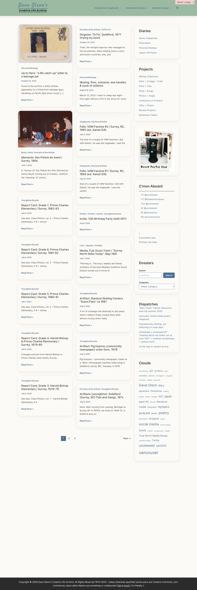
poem (154, 413)
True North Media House (153, 435)
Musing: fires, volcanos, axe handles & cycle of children (103, 84)
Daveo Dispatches (148, 38)
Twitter (155, 440)
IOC (161, 396)
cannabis (143, 375)
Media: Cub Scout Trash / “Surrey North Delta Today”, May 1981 (101, 252)
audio (166, 371)
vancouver (148, 452)
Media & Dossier (160, 8)
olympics (164, 406)
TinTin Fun (106, 29)
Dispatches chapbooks (107, 8)
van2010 (161, 445)
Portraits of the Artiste (90, 29)
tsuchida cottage (145, 441)
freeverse (156, 390)
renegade (154, 418)
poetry (164, 413)
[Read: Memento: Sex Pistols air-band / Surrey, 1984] (45, 129)
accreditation (143, 371)
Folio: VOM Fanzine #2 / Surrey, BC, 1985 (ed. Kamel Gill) (102, 128)
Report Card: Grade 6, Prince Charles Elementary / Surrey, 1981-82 (45, 251)
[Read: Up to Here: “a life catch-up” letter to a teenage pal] (45, 43)
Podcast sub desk (148, 242)
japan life (144, 401)
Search (168, 275)
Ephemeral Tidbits (148, 115)
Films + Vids (145, 86)
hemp (141, 397)
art (151, 370)
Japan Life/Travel (148, 52)
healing (166, 391)
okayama (152, 407)
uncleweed (147, 445)
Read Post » (27, 100)
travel (167, 431)
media (142, 406)
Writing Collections (148, 76)
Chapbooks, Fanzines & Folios (93, 121)
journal (152, 402)
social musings (165, 425)
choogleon (169, 376)
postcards (143, 419)
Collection (142, 380)
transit (150, 431)
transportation (159, 431)
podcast (144, 413)
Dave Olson (148, 385)
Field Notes (144, 43)
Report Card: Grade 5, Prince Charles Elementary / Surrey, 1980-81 (45, 295)
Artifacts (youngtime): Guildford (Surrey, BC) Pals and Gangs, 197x (101, 395)
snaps (162, 419)
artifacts (158, 371)
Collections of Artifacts (151, 100)
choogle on (160, 376)
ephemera (144, 391)
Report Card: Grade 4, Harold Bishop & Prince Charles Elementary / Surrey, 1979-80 (44, 341)
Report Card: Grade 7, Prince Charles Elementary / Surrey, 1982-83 (45, 207)
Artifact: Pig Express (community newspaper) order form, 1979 (101, 348)
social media (149, 424)
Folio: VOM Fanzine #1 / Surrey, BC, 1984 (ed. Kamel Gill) (102, 172)
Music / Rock (27, 152)
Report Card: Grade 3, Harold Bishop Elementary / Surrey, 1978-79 (44, 387)
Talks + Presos (146, 105)
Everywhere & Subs (135, 8)
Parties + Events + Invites (91, 214)
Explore (142, 270)
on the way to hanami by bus (153, 346)
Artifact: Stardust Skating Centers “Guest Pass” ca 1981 (101, 300)
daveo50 (157, 380)
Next (127, 438)
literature (162, 401)
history (147, 397)
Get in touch (123, 585)
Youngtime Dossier (30, 200)
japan (168, 396)
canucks (151, 376)
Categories (144, 282)
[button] (177, 8)
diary (161, 385)
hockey (154, 397)
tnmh (142, 430)
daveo (149, 380)
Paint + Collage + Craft (151, 81)
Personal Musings (29, 68)
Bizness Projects (147, 110)
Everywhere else (147, 237)
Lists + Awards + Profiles (91, 245)
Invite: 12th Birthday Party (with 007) (103, 218)
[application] (120, 8)
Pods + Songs (146, 91)
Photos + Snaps (147, 95)
